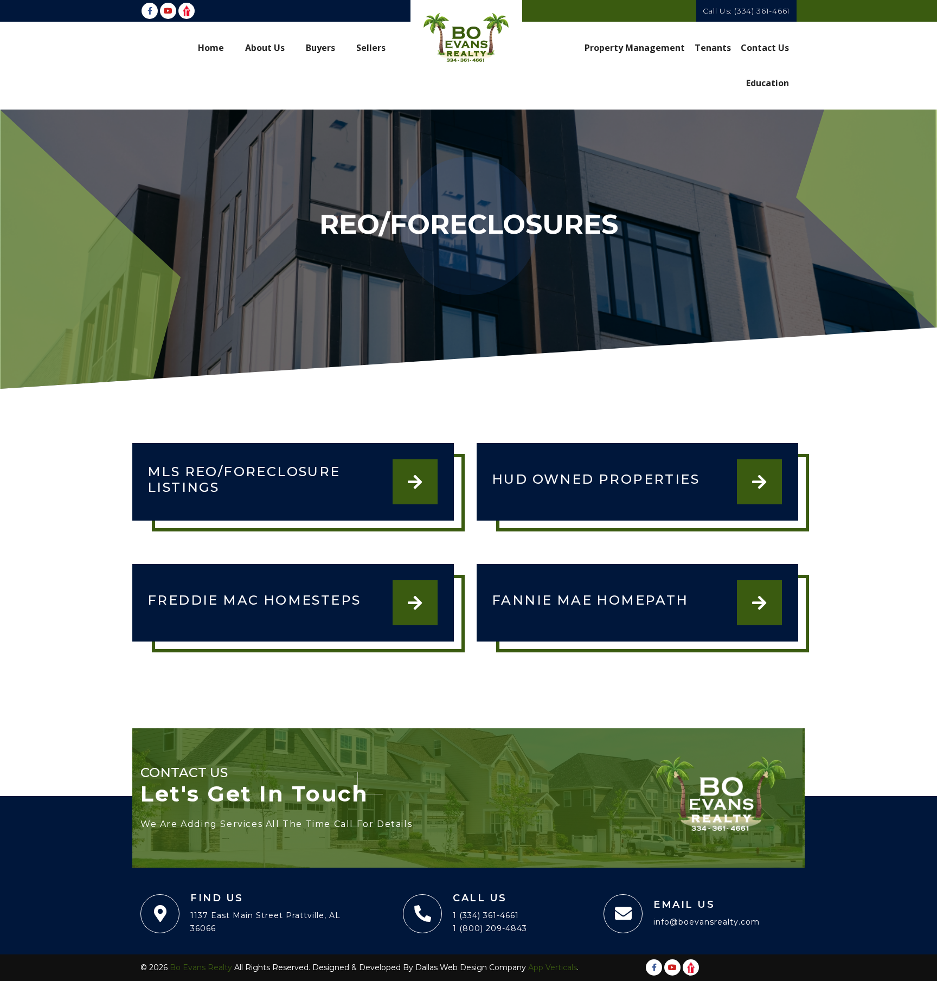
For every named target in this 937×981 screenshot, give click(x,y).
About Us (265, 48)
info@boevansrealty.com (706, 922)
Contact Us (765, 48)
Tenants (713, 48)
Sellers (371, 48)
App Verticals (552, 967)
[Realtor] (186, 11)
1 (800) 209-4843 (490, 928)
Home (211, 48)
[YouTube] (168, 11)
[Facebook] (150, 11)
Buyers (320, 48)
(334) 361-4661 (762, 11)
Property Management (635, 48)
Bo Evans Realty (201, 967)
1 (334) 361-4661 (486, 915)
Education (767, 83)
